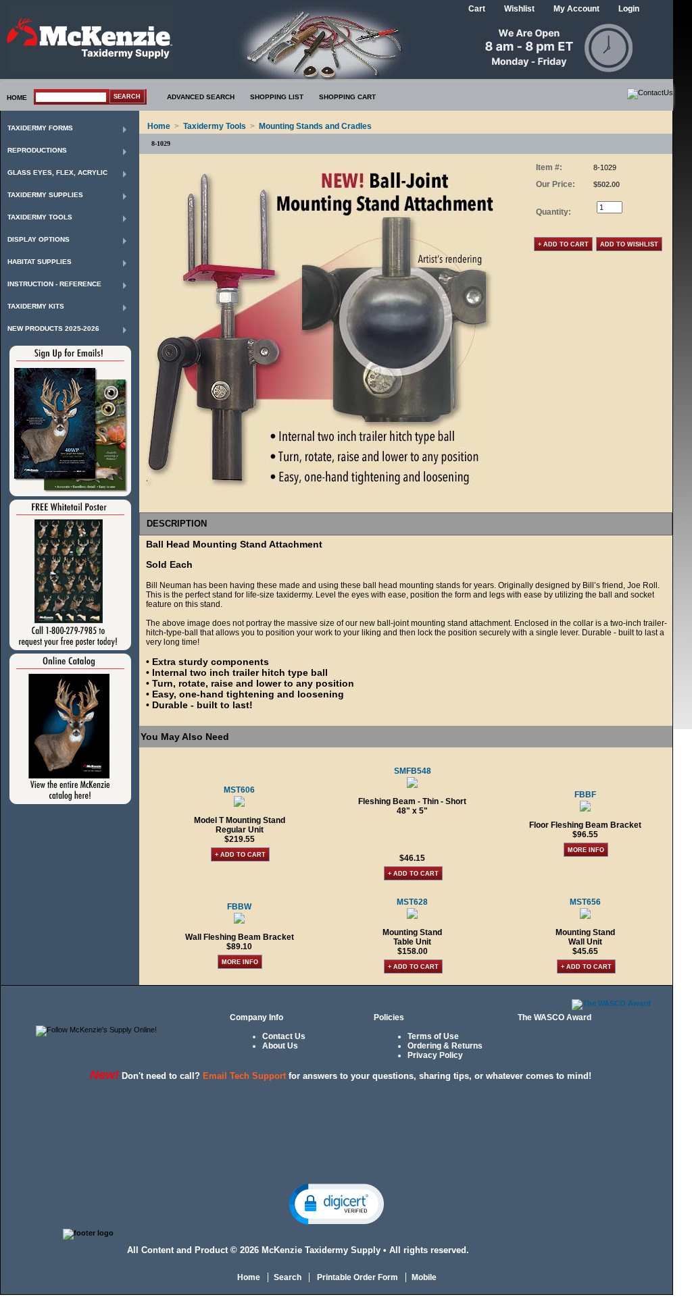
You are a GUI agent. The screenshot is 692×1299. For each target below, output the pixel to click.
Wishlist (519, 9)
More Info (586, 850)
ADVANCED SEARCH (200, 97)
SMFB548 (412, 771)
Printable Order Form (356, 1277)
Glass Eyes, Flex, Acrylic (57, 172)
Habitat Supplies (39, 261)
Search (287, 1277)
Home (158, 126)
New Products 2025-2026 (53, 328)
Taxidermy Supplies (45, 194)
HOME (17, 97)
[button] (336, 1203)
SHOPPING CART (347, 97)
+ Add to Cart (240, 854)
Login (628, 9)
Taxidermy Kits (35, 306)
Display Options (38, 239)
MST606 (239, 790)
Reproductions (37, 150)
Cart (476, 9)
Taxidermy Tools (39, 217)
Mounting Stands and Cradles (315, 126)
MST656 (585, 902)
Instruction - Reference (54, 284)
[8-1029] (319, 487)
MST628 (412, 902)
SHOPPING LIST (276, 97)
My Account (576, 9)
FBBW (239, 906)
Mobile (424, 1277)
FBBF (585, 794)
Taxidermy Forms (40, 128)
